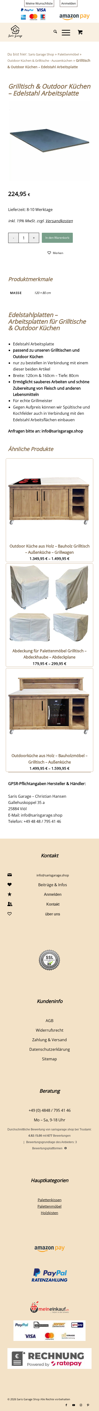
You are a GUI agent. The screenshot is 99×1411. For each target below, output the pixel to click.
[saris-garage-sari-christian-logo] (41, 32)
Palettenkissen (50, 1199)
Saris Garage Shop (41, 54)
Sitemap (49, 1059)
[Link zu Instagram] (80, 1405)
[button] (55, 253)
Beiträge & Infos (52, 884)
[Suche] (53, 32)
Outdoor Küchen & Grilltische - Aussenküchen (39, 60)
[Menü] (63, 32)
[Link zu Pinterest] (88, 1405)
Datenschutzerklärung (49, 1049)
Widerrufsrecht (49, 1030)
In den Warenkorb (57, 238)
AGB (49, 1020)
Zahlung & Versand (49, 1039)
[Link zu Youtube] (73, 1405)
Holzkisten (49, 1212)
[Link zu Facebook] (66, 1405)
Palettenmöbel (68, 54)
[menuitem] (39, 3)
